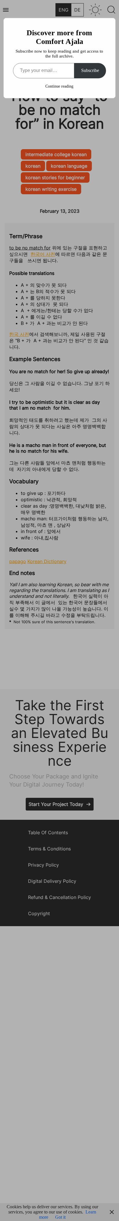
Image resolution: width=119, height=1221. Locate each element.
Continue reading (59, 86)
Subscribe (90, 70)
